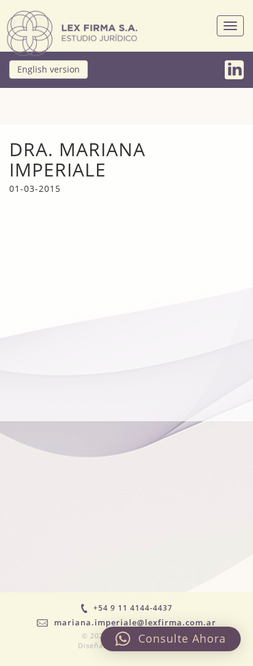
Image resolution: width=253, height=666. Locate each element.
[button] (171, 639)
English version (48, 69)
